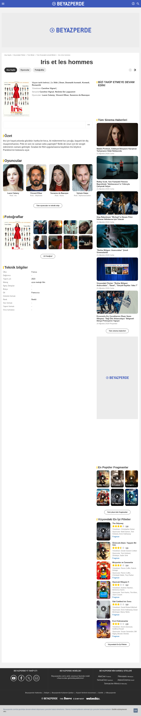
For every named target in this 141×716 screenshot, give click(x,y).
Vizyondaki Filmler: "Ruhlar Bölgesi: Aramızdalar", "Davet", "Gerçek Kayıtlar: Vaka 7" (117, 284)
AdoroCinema (124, 680)
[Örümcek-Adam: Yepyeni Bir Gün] (103, 551)
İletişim (46, 693)
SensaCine (102, 680)
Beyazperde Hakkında (33, 693)
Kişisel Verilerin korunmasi (86, 693)
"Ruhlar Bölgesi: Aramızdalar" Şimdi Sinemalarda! (112, 251)
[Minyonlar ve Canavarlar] (103, 570)
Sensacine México (112, 683)
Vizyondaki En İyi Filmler (117, 644)
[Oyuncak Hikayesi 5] (103, 590)
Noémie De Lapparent (65, 92)
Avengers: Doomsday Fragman (132, 485)
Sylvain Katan (82, 193)
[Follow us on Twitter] (29, 678)
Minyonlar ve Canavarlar (122, 562)
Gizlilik (100, 693)
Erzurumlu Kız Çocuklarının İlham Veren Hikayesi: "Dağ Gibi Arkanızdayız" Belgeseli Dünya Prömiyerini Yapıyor (115, 318)
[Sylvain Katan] (82, 177)
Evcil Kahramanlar (120, 621)
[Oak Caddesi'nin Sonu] (103, 609)
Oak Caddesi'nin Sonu (121, 601)
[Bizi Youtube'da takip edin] (14, 678)
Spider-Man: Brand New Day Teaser (103, 485)
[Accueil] (68, 4)
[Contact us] (36, 678)
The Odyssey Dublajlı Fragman (118, 503)
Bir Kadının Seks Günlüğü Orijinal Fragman (118, 485)
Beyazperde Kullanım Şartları (63, 693)
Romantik (36, 85)
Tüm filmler (31, 55)
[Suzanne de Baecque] (59, 177)
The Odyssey (117, 523)
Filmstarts (122, 676)
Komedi (85, 82)
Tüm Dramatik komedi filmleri (46, 55)
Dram (61, 82)
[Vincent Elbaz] (36, 177)
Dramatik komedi (73, 82)
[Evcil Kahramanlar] (103, 629)
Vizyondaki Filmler (19, 55)
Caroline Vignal (48, 88)
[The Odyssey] (103, 531)
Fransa (34, 272)
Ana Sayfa (7, 55)
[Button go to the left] (130, 70)
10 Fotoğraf (47, 256)
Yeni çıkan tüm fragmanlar (117, 512)
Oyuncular (13, 161)
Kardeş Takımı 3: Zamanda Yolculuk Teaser (103, 503)
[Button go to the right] (135, 70)
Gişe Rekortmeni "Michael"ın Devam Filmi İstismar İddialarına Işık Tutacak (115, 218)
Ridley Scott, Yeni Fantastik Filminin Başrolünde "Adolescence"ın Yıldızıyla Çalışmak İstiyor (113, 184)
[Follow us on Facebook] (21, 678)
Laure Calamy (48, 95)
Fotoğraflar (13, 217)
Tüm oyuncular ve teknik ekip (47, 206)
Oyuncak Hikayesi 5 (120, 582)
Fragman (115, 537)
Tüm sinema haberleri (117, 331)
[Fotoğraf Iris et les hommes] (17, 234)
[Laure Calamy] (13, 177)
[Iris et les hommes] (16, 99)
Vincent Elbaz (62, 95)
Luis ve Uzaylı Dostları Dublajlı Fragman (132, 503)
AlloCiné (101, 676)
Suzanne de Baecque (80, 95)
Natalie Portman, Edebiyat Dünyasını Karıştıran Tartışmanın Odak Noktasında (117, 150)
